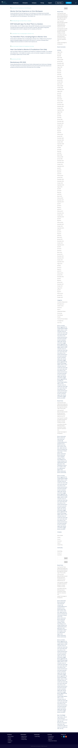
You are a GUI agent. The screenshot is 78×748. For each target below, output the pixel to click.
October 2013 (60, 259)
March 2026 (59, 57)
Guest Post (59, 307)
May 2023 (59, 95)
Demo (68, 2)
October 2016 (60, 215)
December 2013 (60, 256)
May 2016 (59, 220)
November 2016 (60, 213)
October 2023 (60, 87)
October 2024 (60, 82)
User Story (59, 322)
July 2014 (59, 246)
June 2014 (59, 248)
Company (34, 2)
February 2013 (60, 273)
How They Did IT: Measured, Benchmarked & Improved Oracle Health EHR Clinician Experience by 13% (62, 24)
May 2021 (59, 130)
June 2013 (59, 267)
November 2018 (60, 181)
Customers (59, 541)
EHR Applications (60, 303)
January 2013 (59, 274)
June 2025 (59, 70)
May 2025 (59, 72)
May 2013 (59, 269)
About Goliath (60, 535)
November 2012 (60, 276)
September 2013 (60, 261)
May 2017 (59, 207)
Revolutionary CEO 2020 (18, 62)
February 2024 (60, 85)
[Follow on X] (62, 736)
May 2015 (59, 233)
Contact (58, 539)
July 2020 (59, 147)
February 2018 (60, 198)
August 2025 (59, 67)
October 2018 (60, 183)
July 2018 (59, 188)
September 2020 (60, 143)
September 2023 (60, 89)
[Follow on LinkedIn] (64, 736)
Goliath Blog (59, 551)
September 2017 (60, 201)
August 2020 (59, 145)
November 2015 (60, 224)
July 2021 (59, 128)
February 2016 (60, 222)
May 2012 (59, 280)
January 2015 (59, 239)
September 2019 (60, 166)
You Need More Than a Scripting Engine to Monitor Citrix (28, 37)
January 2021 (59, 136)
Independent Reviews (52, 740)
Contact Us (59, 553)
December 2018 (60, 179)
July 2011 (59, 289)
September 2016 (60, 216)
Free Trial (59, 2)
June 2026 (59, 54)
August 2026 (59, 52)
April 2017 (59, 209)
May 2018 (59, 192)
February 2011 (60, 293)
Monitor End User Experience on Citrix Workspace (26, 11)
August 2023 (59, 91)
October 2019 (60, 164)
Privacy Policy (24, 739)
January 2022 (59, 119)
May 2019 (59, 171)
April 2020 (59, 153)
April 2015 (59, 235)
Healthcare (15, 2)
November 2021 (60, 123)
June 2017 (59, 205)
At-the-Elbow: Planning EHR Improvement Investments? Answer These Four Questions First (61, 37)
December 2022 (60, 104)
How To (58, 309)
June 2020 (59, 149)
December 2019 (60, 160)
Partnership (59, 313)
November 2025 (60, 63)
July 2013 (59, 265)
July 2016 (59, 218)
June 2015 (59, 231)
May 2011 (59, 291)
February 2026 (60, 59)
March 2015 (59, 237)
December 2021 (60, 121)
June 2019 (59, 170)
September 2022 (60, 110)
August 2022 (59, 112)
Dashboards (23, 737)
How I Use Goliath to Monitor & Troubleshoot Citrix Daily (28, 49)
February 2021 (60, 134)
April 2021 (59, 132)
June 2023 (59, 93)
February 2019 (60, 175)
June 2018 (59, 190)
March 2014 (59, 252)
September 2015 (60, 228)
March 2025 (59, 76)
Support (50, 2)
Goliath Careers (60, 305)
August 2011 (59, 288)
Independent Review (61, 311)
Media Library (24, 736)
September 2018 (60, 185)
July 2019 (59, 168)
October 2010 (60, 297)
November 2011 (60, 284)
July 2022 (59, 113)
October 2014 (60, 243)
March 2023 (59, 98)
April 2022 (59, 117)
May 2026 (59, 55)
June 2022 (59, 115)
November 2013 (60, 258)
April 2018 (59, 194)
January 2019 (59, 177)
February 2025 (60, 78)
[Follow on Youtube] (66, 736)
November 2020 (60, 140)
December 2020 (60, 138)
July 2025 (59, 69)
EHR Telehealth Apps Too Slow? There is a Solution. (26, 24)
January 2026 (59, 61)
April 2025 (59, 74)
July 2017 (59, 203)
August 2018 (59, 186)
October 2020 (60, 142)
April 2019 (59, 173)
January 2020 (59, 158)
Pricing (42, 2)
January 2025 (59, 80)
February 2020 (60, 156)
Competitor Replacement (62, 302)
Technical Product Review (62, 318)
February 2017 (60, 211)
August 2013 (59, 263)
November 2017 (60, 200)
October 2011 (60, 286)
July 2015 (59, 229)
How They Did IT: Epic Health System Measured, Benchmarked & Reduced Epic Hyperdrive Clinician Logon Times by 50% (62, 16)
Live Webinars (51, 736)
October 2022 (60, 108)
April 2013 (59, 271)
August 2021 (59, 127)
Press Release (60, 315)
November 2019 (60, 162)
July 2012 (59, 278)
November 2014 (60, 241)
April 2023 (59, 97)
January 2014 (59, 254)
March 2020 (59, 155)
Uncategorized (60, 320)
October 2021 (60, 125)
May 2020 (59, 151)
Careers (58, 537)
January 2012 (59, 282)
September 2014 (60, 244)
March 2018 (59, 196)
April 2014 (59, 250)
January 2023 (59, 102)
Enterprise (25, 2)
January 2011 (59, 295)
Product (59, 317)
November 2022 (60, 106)
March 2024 (59, 83)
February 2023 (60, 100)
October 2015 (60, 226)
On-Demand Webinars (50, 738)
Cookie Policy (60, 544)
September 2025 (60, 65)
